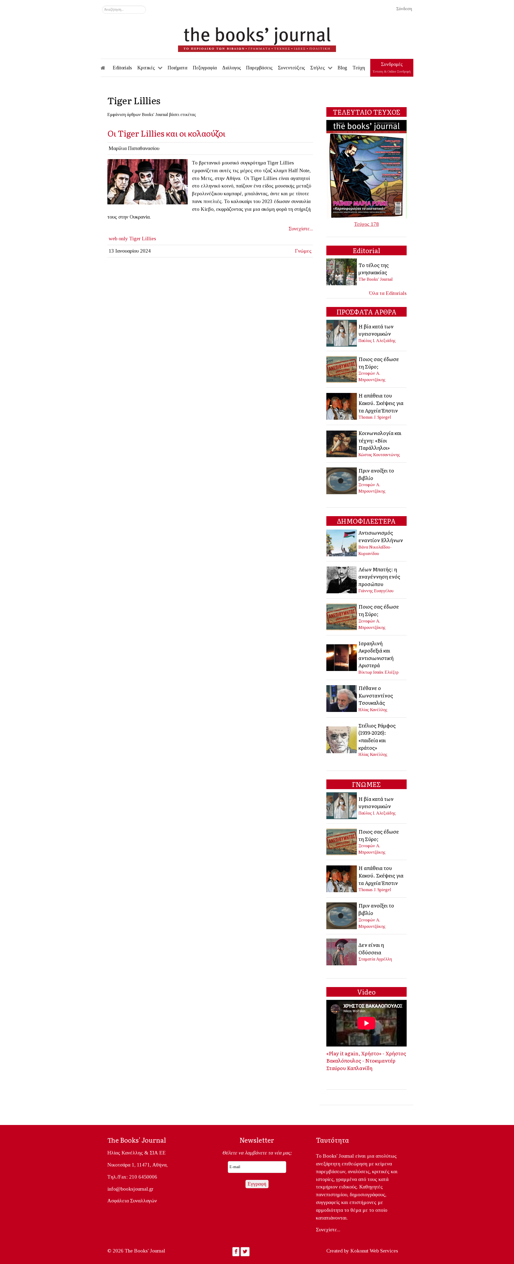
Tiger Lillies (142, 238)
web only (118, 238)
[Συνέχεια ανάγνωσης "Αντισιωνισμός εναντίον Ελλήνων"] (342, 542)
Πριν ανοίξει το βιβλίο (376, 474)
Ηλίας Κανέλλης (372, 709)
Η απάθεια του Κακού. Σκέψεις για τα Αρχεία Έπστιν (380, 403)
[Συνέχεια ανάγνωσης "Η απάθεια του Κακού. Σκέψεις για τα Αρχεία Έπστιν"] (342, 405)
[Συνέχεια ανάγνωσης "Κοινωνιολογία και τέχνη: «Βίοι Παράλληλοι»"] (342, 443)
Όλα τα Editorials (388, 293)
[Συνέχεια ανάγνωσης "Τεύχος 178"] (366, 168)
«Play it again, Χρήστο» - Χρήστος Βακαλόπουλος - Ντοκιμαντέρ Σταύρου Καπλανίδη (366, 1060)
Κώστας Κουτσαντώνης (379, 454)
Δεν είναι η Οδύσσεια (371, 948)
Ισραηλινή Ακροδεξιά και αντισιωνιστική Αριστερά (376, 654)
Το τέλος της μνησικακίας (373, 268)
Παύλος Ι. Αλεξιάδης (377, 340)
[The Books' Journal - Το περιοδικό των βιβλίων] (257, 37)
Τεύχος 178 (366, 224)
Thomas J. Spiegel (374, 417)
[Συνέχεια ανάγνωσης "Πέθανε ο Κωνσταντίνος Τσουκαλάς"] (342, 698)
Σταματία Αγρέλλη (375, 959)
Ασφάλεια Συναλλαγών (132, 1200)
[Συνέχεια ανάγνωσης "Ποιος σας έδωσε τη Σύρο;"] (342, 369)
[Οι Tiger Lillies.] (147, 181)
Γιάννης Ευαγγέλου (376, 590)
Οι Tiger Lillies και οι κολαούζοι (166, 133)
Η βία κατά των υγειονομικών (376, 329)
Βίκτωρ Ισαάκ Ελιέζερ (378, 672)
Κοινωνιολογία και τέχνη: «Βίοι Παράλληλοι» (379, 440)
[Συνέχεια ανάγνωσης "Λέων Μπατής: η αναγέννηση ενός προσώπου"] (342, 579)
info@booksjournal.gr (130, 1189)
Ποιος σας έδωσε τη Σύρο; (378, 362)
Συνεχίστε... (301, 228)
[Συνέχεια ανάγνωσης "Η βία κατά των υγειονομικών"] (342, 333)
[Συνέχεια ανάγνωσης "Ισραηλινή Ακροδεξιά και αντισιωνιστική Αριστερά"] (342, 657)
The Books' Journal (375, 279)
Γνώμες (303, 251)
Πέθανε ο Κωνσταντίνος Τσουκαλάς (375, 695)
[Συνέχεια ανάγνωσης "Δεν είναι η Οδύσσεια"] (342, 951)
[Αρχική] (106, 68)
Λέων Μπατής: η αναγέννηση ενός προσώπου (379, 576)
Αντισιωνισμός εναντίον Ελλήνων (380, 536)
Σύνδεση (404, 8)
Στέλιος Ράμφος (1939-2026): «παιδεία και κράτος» (377, 736)
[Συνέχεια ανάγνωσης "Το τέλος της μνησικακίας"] (342, 271)
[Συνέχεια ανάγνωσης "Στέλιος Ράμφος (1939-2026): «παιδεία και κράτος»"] (342, 739)
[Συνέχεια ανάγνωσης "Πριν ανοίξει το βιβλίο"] (342, 480)
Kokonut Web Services (374, 1251)
